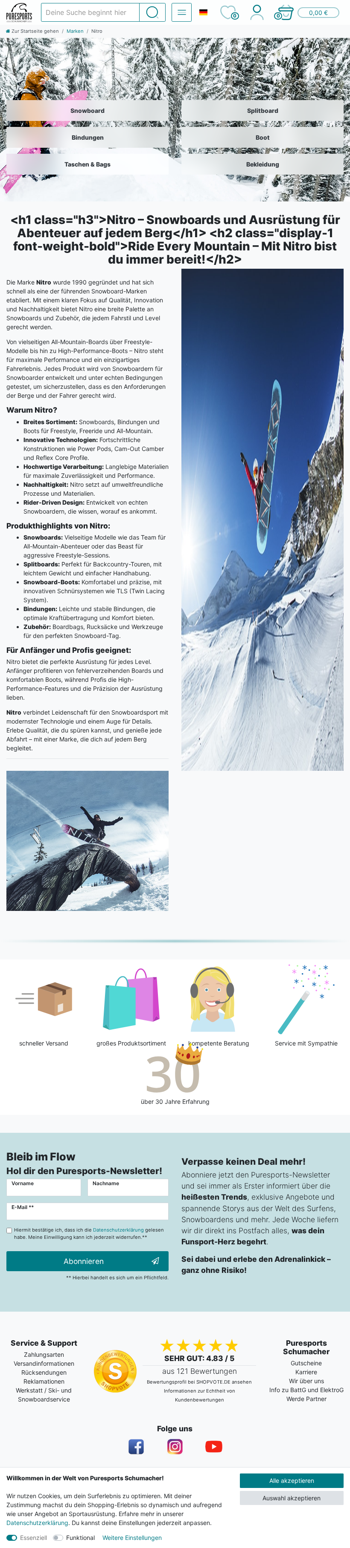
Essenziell (33, 1537)
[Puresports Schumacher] (19, 12)
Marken (75, 31)
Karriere (306, 1372)
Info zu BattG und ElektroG (306, 1389)
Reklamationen (43, 1381)
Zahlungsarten (44, 1354)
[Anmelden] (257, 12)
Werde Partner (306, 1398)
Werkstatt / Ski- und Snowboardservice (44, 1395)
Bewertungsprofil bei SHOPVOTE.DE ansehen (199, 1382)
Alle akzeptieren (291, 1480)
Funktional (80, 1537)
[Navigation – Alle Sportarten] (182, 12)
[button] (308, 12)
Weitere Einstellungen (132, 1537)
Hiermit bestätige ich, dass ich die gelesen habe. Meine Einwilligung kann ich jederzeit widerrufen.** (89, 1233)
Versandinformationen (44, 1363)
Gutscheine (306, 1363)
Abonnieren (84, 1261)
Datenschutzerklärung (37, 1522)
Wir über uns (306, 1380)
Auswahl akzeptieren (291, 1498)
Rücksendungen (44, 1372)
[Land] (203, 12)
